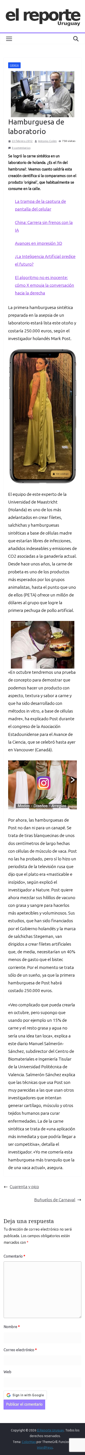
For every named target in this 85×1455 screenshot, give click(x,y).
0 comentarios (21, 147)
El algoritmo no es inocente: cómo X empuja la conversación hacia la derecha (44, 285)
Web (7, 1372)
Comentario (14, 1256)
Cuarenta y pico (24, 1186)
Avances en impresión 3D (38, 243)
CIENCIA (14, 65)
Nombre (12, 1327)
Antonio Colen (47, 141)
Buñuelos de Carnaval (54, 1199)
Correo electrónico (20, 1350)
